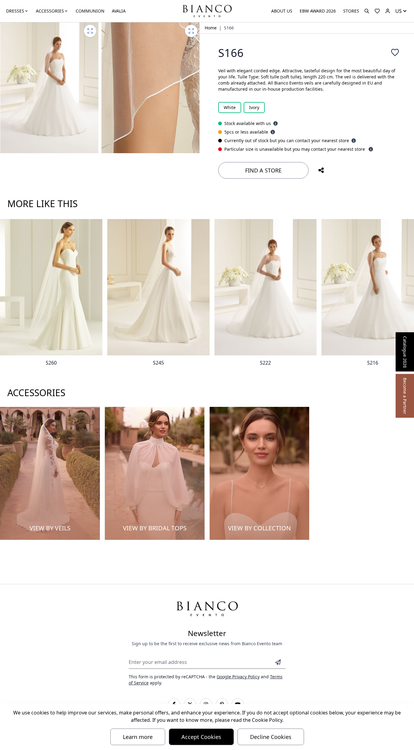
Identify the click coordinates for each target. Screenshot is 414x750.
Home (211, 28)
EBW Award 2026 (318, 11)
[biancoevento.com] (387, 11)
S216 (372, 362)
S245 (158, 362)
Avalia (119, 11)
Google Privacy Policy (238, 677)
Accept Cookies (201, 737)
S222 (265, 362)
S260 (51, 362)
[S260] (51, 287)
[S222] (266, 287)
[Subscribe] (278, 662)
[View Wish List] (377, 11)
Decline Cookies (270, 737)
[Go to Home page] (206, 10)
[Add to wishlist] (395, 52)
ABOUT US (281, 11)
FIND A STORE (263, 170)
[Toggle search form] (367, 11)
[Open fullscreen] (90, 31)
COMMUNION (90, 11)
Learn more (138, 737)
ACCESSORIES (50, 11)
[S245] (158, 287)
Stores (351, 11)
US (398, 11)
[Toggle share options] (321, 170)
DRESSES (15, 11)
